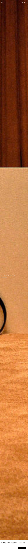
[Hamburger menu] (4, 2)
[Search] (22, 2)
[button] (22, 2)
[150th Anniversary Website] (2, 2)
